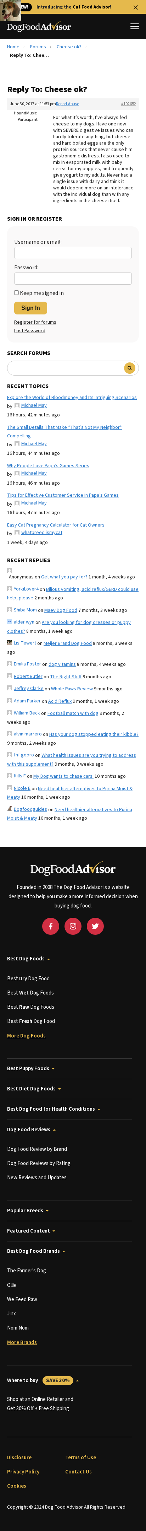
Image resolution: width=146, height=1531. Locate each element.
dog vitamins (62, 664)
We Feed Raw (22, 1299)
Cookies (16, 1486)
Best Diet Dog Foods (31, 1089)
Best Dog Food (28, 978)
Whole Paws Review (72, 688)
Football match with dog (73, 713)
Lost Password (29, 330)
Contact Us (78, 1472)
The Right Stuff (66, 676)
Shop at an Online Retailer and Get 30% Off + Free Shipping (40, 1404)
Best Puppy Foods (28, 1068)
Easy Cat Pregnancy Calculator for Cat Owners (56, 525)
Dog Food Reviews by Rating (39, 1163)
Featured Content (28, 1231)
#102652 (128, 104)
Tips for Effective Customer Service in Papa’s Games (63, 495)
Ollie (12, 1285)
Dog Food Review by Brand (37, 1149)
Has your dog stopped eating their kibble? (94, 734)
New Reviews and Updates (37, 1177)
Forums (38, 46)
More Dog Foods (26, 1036)
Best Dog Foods (26, 959)
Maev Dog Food (60, 610)
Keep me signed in (42, 293)
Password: (26, 267)
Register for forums (35, 322)
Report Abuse (67, 104)
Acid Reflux (60, 701)
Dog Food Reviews (28, 1129)
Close (136, 7)
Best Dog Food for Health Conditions (51, 1109)
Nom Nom (18, 1328)
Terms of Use (80, 1457)
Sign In (30, 308)
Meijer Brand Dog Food (68, 643)
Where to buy (38, 1380)
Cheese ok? (69, 46)
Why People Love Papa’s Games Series (48, 465)
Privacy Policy (23, 1472)
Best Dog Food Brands (33, 1251)
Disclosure (19, 1457)
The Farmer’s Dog (26, 1270)
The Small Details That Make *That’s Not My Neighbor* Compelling (64, 432)
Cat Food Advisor (91, 7)
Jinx (11, 1313)
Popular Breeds (25, 1210)
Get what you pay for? (64, 577)
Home (13, 46)
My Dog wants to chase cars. (63, 776)
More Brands (22, 1342)
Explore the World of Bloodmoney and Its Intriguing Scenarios (72, 397)
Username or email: (38, 242)
